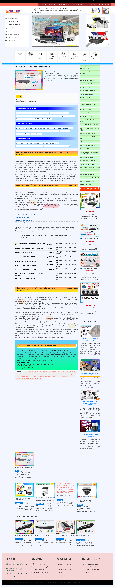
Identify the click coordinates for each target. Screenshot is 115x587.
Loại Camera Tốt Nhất (43, 113)
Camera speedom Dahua (86, 94)
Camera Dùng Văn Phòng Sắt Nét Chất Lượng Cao (28, 378)
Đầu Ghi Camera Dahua (12, 34)
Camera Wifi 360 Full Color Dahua (89, 171)
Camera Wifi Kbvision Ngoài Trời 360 (90, 178)
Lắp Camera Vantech (11, 28)
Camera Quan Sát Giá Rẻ (64, 4)
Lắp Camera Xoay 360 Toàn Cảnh (89, 174)
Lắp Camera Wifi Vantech (86, 148)
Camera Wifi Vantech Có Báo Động (43, 128)
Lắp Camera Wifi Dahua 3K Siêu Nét (63, 128)
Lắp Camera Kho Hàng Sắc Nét (90, 209)
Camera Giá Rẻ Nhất (85, 109)
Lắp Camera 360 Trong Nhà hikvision (90, 167)
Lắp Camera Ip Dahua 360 (87, 181)
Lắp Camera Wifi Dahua (86, 157)
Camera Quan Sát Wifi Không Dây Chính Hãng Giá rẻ (89, 153)
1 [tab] (55, 44)
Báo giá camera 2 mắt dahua (67, 116)
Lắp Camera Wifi (42, 4)
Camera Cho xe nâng (85, 101)
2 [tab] (57, 44)
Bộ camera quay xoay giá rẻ (89, 238)
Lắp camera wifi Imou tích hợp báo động (89, 129)
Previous (37, 31)
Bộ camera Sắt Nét (88, 572)
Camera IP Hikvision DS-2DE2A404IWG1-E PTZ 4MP (84, 500)
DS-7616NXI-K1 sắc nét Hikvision (24, 535)
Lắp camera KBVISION (11, 18)
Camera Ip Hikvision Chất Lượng (88, 84)
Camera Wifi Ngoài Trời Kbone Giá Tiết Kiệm (47, 131)
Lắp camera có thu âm (64, 569)
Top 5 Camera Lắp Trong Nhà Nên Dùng (47, 116)
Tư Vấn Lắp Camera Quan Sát (30, 371)
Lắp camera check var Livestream (25, 119)
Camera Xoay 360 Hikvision (87, 164)
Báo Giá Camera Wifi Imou (87, 142)
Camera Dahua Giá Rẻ (11, 21)
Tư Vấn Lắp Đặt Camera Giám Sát (80, 4)
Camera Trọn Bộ (52, 4)
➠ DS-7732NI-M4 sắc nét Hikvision (83, 536)
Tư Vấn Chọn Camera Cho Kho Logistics (88, 105)
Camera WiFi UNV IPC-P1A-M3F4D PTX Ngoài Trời (24, 499)
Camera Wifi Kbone (65, 131)
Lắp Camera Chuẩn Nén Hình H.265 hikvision (89, 72)
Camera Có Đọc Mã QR (86, 97)
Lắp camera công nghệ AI (65, 564)
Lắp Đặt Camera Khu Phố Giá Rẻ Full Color (63, 376)
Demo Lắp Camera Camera (103, 4)
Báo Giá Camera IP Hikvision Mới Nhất (26, 113)
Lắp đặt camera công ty (39, 569)
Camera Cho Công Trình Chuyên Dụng (88, 120)
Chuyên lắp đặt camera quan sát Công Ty (98, 23)
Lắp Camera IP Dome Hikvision (88, 77)
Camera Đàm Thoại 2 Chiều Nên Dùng (26, 116)
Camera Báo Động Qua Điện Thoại (90, 339)
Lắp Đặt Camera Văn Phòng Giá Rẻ (90, 373)
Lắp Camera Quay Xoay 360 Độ (48, 371)
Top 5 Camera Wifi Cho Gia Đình (43, 119)
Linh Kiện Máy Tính (41, 146)
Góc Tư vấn (93, 4)
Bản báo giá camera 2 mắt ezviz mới (59, 113)
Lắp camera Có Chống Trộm (66, 572)
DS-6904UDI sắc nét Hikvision (32, 67)
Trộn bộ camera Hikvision (90, 564)
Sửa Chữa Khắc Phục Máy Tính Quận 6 (58, 374)
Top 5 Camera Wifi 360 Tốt (23, 134)
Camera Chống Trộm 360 (86, 184)
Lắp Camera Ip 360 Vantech (87, 160)
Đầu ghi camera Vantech (12, 44)
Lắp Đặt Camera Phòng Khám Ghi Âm (89, 301)
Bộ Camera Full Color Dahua (50, 143)
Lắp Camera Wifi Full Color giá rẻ (24, 128)
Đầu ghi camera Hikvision (12, 37)
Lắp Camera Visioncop (11, 31)
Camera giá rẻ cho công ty (40, 572)
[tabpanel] (57, 31)
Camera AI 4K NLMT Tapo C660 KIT (45, 500)
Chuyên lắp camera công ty (40, 567)
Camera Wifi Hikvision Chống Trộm (25, 131)
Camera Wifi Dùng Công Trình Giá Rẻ (90, 435)
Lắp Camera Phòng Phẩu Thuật (88, 113)
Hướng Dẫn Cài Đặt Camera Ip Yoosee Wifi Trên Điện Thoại (31, 374)
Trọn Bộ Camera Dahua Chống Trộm (25, 146)
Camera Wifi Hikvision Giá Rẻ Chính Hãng (89, 137)
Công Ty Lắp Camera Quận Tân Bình (67, 371)
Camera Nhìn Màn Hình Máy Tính (89, 125)
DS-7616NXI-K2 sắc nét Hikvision (44, 535)
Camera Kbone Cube (36, 134)
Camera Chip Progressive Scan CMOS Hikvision (88, 67)
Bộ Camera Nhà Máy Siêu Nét (89, 268)
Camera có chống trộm (86, 116)
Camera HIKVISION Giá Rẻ (12, 24)
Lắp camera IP (62, 567)
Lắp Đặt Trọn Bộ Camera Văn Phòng (41, 376)
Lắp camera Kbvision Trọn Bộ (91, 567)
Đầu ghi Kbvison (10, 40)
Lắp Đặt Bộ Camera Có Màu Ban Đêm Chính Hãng (29, 143)
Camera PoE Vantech (85, 87)
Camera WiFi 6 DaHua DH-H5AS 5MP (65, 496)
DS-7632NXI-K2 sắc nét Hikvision (65, 535)
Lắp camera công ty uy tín (40, 564)
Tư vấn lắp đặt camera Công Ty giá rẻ (96, 39)
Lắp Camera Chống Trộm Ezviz (88, 145)
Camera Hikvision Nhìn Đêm (87, 80)
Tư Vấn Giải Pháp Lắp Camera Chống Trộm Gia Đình (90, 403)
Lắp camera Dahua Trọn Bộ (91, 569)
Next (77, 31)
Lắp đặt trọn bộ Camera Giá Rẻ (88, 90)
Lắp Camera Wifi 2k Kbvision (87, 133)
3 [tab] (60, 44)
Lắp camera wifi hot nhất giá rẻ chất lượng (59, 146)
